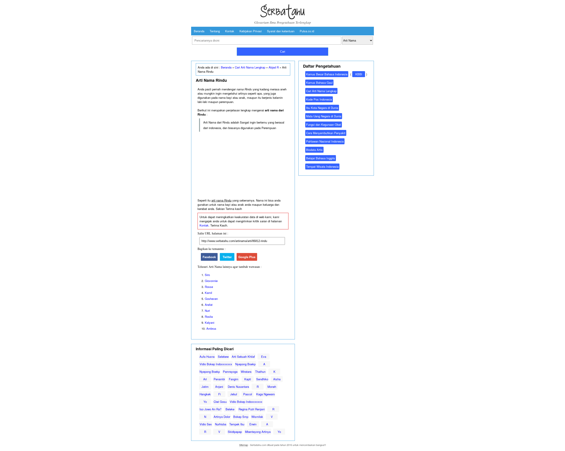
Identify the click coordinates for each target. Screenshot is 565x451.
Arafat (209, 305)
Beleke (230, 409)
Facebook (209, 257)
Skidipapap (235, 432)
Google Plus (246, 257)
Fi (219, 394)
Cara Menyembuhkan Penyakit (325, 133)
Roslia (209, 316)
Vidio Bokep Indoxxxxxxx (216, 364)
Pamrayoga (230, 371)
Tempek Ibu (236, 424)
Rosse (209, 287)
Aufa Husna (207, 356)
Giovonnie (211, 281)
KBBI (358, 74)
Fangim (233, 379)
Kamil (208, 293)
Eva (263, 356)
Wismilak (257, 417)
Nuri (207, 310)
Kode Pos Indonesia (319, 99)
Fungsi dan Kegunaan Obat (323, 124)
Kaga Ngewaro (265, 394)
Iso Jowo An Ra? (210, 409)
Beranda (199, 31)
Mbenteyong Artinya (258, 432)
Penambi (219, 379)
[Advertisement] (243, 165)
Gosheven (211, 299)
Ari (205, 379)
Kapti (247, 379)
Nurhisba (220, 424)
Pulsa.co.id (307, 31)
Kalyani (209, 322)
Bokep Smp (240, 417)
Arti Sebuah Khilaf (243, 356)
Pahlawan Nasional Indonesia (325, 141)
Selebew (223, 356)
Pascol (247, 394)
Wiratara (246, 371)
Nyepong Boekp (245, 364)
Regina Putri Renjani (252, 409)
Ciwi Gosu (220, 402)
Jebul (233, 394)
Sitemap (243, 445)
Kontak (229, 31)
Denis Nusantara (238, 386)
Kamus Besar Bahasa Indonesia (326, 74)
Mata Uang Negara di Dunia (323, 116)
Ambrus (211, 328)
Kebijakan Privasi (250, 31)
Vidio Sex (206, 424)
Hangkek (205, 394)
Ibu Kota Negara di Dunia (322, 108)
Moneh (271, 386)
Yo (205, 402)
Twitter (227, 257)
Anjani (219, 386)
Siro (207, 275)
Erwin (252, 424)
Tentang (215, 31)
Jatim (205, 386)
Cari (282, 51)
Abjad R (274, 67)
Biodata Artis (314, 150)
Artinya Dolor (222, 417)
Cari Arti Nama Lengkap (250, 67)
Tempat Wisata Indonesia (322, 166)
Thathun (260, 371)
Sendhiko (262, 379)
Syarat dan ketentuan (280, 31)
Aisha (277, 379)
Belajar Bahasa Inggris (320, 158)
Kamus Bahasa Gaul (319, 82)
